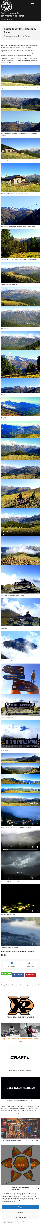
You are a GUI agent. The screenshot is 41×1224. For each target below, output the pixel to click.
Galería (22, 36)
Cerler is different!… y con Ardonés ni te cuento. (12, 14)
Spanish (9, 1222)
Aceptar (20, 1207)
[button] (38, 1188)
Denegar (20, 1212)
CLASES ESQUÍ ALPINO (20, 1165)
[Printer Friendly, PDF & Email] (6, 973)
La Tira (29, 36)
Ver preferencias (20, 1217)
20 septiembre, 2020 (11, 36)
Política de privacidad (20, 1221)
